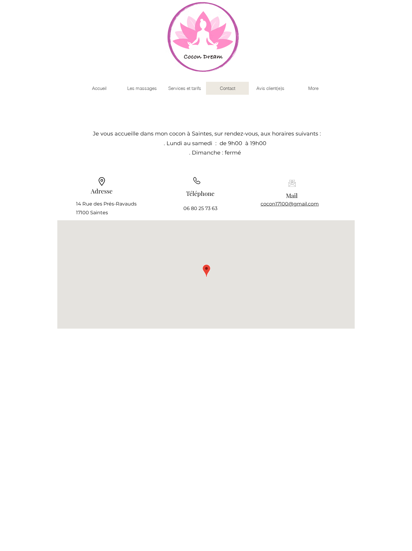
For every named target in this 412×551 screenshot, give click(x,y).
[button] (141, 88)
